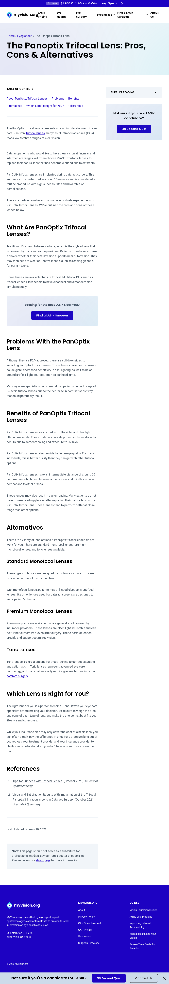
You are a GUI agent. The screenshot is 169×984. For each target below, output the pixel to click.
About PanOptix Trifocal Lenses (27, 98)
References (75, 105)
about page (43, 860)
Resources (84, 936)
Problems (58, 98)
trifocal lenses (35, 133)
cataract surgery (17, 676)
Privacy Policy (86, 916)
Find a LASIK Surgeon (125, 15)
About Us (154, 15)
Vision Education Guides (143, 910)
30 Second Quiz (108, 978)
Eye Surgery (81, 15)
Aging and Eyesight (141, 916)
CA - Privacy (85, 929)
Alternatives (14, 105)
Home (11, 36)
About (81, 910)
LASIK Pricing (42, 15)
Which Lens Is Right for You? (45, 105)
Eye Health (61, 15)
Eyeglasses (104, 15)
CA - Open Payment (89, 923)
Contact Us (143, 978)
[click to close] (164, 978)
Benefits (73, 98)
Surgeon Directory (88, 943)
